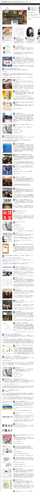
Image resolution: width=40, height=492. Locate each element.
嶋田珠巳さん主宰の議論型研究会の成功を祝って (23, 154)
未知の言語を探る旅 (18, 479)
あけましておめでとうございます (21, 210)
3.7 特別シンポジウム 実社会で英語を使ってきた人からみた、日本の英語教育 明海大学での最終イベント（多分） (24, 167)
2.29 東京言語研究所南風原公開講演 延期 (11, 68)
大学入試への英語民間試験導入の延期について (12, 390)
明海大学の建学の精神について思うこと (8, 38)
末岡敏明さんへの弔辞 (19, 277)
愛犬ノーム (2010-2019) (19, 300)
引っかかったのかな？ (19, 423)
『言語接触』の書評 (18, 468)
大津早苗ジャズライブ (19, 233)
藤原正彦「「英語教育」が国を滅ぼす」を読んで (23, 199)
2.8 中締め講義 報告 (19, 113)
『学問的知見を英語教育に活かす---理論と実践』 (23, 457)
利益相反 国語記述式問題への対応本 (21, 91)
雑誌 (10, 4)
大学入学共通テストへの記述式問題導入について (12, 334)
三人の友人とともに (18, 289)
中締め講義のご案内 (18, 367)
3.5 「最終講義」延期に (19, 46)
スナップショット (22, 4)
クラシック (2, 4)
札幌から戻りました (18, 188)
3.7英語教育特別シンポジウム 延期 (21, 57)
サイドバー (17, 4)
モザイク (13, 4)
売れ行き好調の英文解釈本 (19, 143)
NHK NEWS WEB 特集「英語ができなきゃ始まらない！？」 (14, 135)
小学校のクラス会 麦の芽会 (20, 177)
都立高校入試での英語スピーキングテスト (22, 266)
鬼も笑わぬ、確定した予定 (19, 221)
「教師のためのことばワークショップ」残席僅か (23, 491)
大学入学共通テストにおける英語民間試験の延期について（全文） (16, 356)
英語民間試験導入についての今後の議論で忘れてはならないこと (15, 378)
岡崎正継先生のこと (30, 37)
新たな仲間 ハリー (18, 79)
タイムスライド (28, 4)
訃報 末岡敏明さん (18, 311)
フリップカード (7, 4)
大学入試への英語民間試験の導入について (22, 401)
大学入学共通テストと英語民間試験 (21, 322)
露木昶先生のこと (19, 37)
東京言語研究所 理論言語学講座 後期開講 (23, 446)
